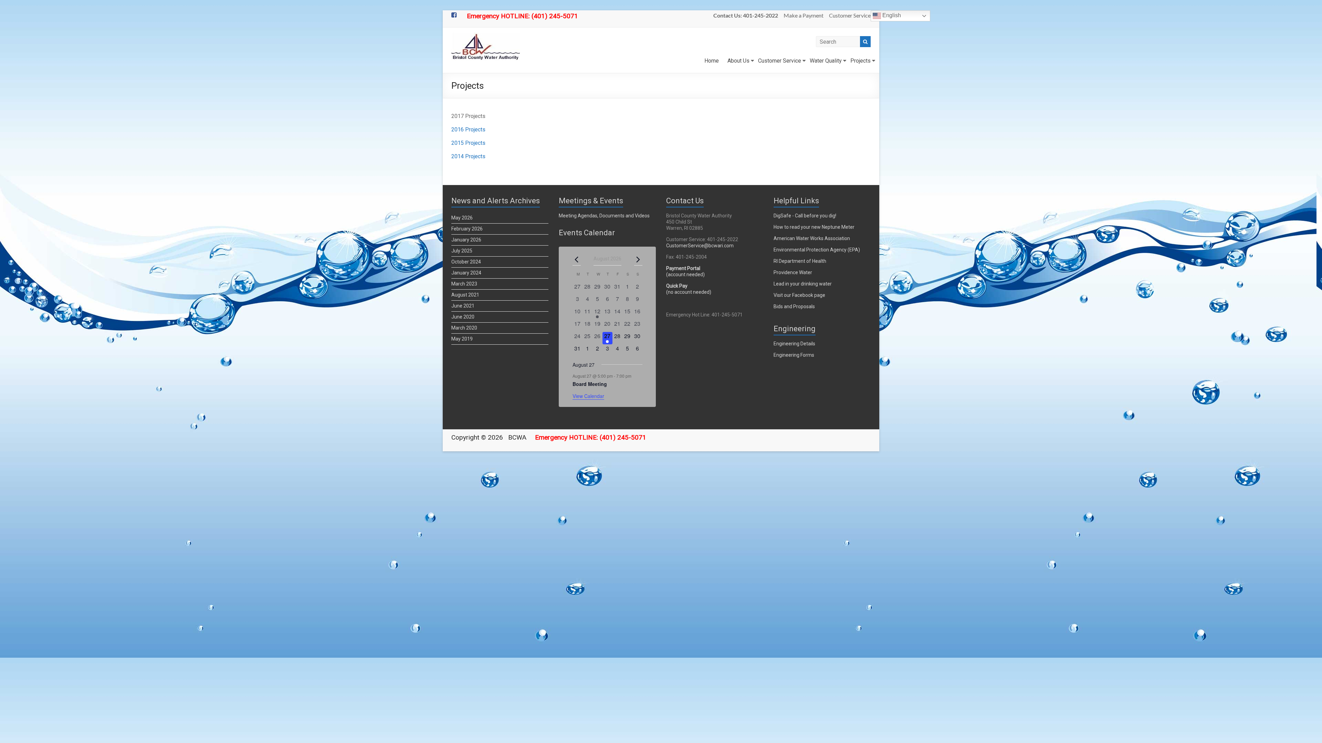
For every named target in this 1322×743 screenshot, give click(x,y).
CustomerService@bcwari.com (700, 245)
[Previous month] (577, 259)
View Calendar (588, 395)
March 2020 (464, 328)
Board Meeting (590, 383)
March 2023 (464, 284)
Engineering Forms (794, 355)
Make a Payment (803, 15)
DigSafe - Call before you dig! (805, 215)
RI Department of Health (800, 261)
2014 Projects (468, 156)
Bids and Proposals (794, 306)
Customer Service (850, 15)
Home (711, 60)
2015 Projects (468, 143)
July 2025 (461, 251)
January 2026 (466, 240)
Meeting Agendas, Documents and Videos (604, 215)
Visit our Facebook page (799, 295)
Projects (860, 60)
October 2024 (466, 262)
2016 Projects (468, 129)
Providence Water (793, 272)
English (891, 15)
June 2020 (462, 317)
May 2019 (462, 339)
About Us (738, 60)
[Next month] (638, 259)
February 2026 (467, 228)
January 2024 (466, 273)
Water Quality (826, 60)
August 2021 (465, 295)
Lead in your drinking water (803, 284)
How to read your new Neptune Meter (814, 227)
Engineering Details (794, 343)
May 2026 (462, 217)
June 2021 (462, 306)
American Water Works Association (812, 238)
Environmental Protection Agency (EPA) (817, 249)
